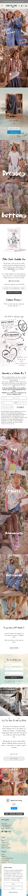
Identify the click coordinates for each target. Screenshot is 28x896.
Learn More (14, 648)
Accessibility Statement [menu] (7, 862)
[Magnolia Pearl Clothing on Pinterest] (8, 832)
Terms (12, 423)
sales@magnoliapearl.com (6, 825)
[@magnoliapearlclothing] (7, 800)
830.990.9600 (4, 823)
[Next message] (26, 1)
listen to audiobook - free (14, 288)
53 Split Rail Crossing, (6, 826)
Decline (13, 888)
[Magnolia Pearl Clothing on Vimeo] (10, 832)
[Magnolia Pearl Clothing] (11, 6)
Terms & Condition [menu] (6, 847)
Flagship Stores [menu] (5, 842)
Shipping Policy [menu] (5, 860)
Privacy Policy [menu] (5, 846)
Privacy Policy (16, 880)
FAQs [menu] (3, 854)
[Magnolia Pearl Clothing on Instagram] (6, 832)
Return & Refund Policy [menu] (7, 858)
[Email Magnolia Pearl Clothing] (2, 832)
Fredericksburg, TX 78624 (7, 828)
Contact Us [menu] (4, 856)
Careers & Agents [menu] (6, 844)
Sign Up (14, 677)
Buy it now (14, 132)
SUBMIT (20, 407)
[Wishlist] (24, 6)
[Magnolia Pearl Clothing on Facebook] (4, 832)
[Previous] (9, 718)
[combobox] (17, 402)
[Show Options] (12, 407)
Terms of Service (10, 682)
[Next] (18, 718)
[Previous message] (2, 1)
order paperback (14, 292)
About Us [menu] (4, 840)
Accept (13, 884)
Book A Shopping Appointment (14, 814)
